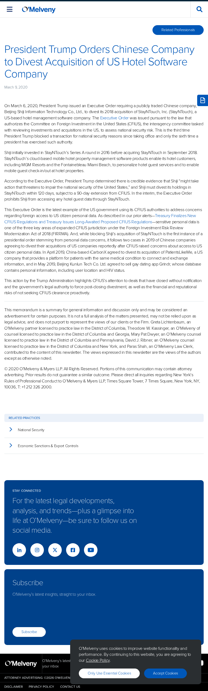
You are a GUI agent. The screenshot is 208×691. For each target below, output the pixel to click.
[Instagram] (37, 550)
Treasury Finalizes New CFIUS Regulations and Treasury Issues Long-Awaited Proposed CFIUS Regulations (100, 218)
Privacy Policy (41, 686)
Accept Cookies (165, 673)
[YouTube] (91, 550)
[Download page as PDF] (202, 100)
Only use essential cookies (109, 673)
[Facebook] (73, 550)
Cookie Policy (98, 660)
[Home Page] (39, 9)
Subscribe (29, 632)
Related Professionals (178, 30)
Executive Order (114, 118)
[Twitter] (55, 550)
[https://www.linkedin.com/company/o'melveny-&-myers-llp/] (19, 550)
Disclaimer (13, 686)
